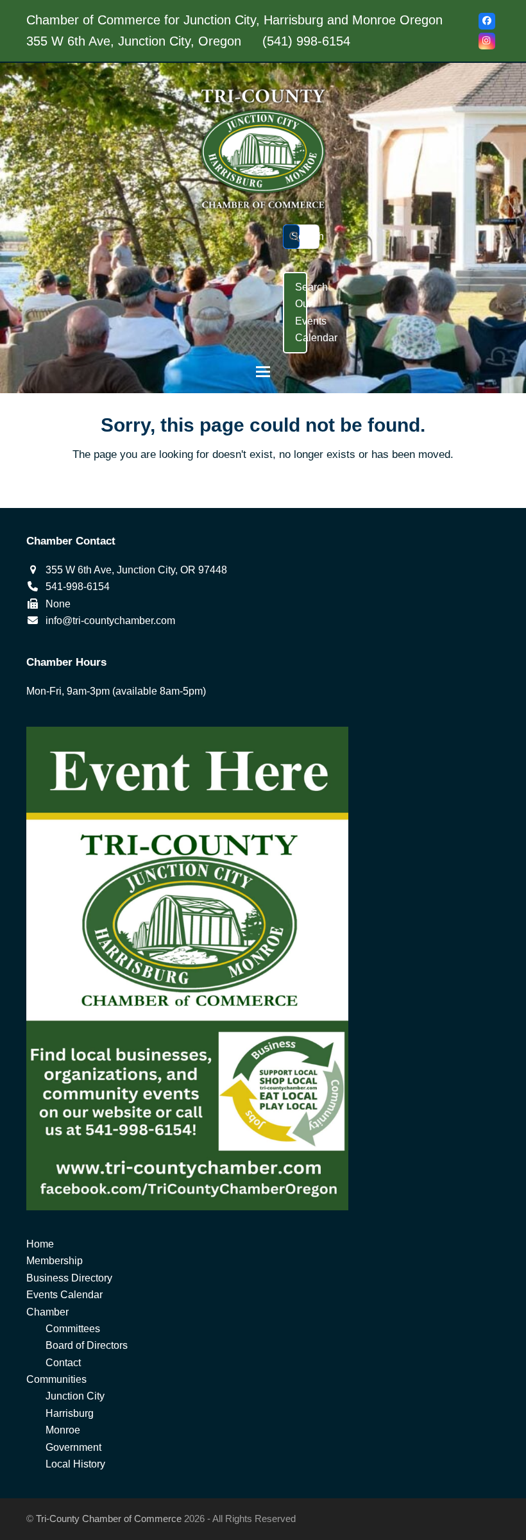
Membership (54, 1260)
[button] (263, 371)
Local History (75, 1464)
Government (73, 1447)
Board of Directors (87, 1345)
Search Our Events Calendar (301, 312)
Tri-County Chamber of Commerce (109, 1519)
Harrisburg (70, 1413)
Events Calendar (64, 1294)
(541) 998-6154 (306, 41)
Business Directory (69, 1278)
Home (40, 1244)
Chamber (47, 1312)
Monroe (63, 1430)
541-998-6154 (78, 586)
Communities (56, 1379)
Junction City (75, 1396)
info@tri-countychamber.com (110, 620)
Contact (63, 1362)
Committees (73, 1328)
